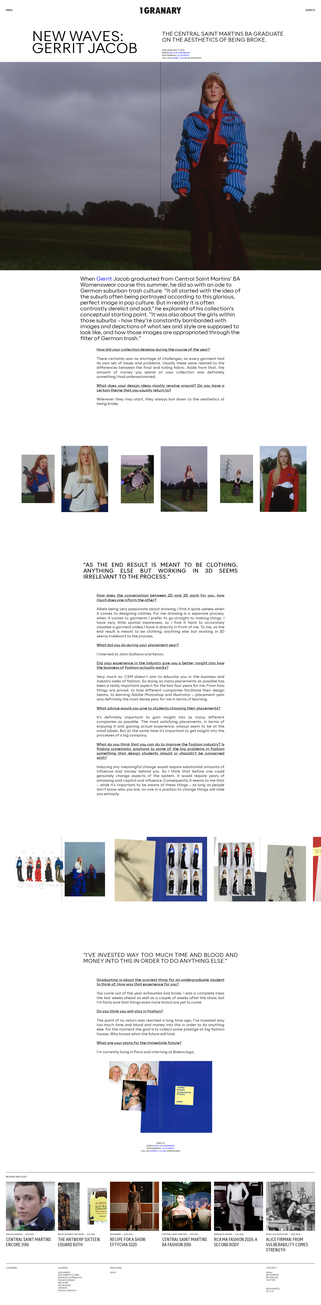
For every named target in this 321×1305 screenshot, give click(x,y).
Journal (63, 1268)
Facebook (272, 1278)
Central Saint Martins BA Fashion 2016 (184, 1242)
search (310, 10)
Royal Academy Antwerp (71, 1234)
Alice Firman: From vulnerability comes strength (287, 1245)
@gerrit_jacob (178, 58)
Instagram (272, 1275)
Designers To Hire (68, 1275)
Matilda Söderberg (179, 53)
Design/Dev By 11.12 (273, 1290)
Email (269, 1273)
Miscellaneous (14, 1234)
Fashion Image (66, 1280)
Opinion (62, 1288)
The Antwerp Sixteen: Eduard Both (79, 1242)
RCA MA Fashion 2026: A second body (235, 1242)
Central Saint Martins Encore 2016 (28, 1242)
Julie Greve (183, 55)
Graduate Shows (223, 1234)
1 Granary (11, 1268)
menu (9, 10)
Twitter (270, 1280)
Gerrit (104, 279)
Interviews (64, 1285)
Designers (115, 1234)
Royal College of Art (277, 1234)
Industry (63, 1283)
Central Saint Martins (174, 1234)
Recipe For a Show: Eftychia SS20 (128, 1242)
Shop (113, 1273)
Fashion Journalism (70, 1278)
